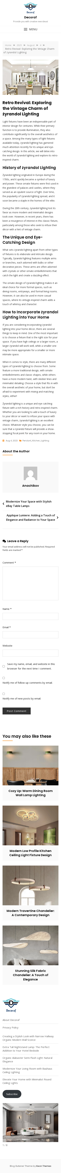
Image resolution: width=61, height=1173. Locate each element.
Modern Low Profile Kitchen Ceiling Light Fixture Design (30, 853)
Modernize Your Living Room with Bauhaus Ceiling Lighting (27, 1070)
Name (7, 609)
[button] (30, 29)
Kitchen (36, 440)
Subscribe (12, 1094)
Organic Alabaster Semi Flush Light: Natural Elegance (27, 1059)
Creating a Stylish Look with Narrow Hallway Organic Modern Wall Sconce (28, 1038)
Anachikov (30, 485)
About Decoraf (11, 1020)
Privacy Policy (10, 1027)
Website (7, 645)
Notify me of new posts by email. (22, 698)
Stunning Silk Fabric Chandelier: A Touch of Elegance (30, 975)
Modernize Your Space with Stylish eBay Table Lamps (29, 504)
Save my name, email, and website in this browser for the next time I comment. (31, 666)
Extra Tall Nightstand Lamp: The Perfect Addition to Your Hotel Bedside (26, 1048)
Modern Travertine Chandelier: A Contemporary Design (30, 913)
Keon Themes (43, 1166)
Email (7, 627)
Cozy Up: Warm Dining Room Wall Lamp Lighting (30, 793)
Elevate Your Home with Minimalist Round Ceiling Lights (27, 1081)
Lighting (45, 440)
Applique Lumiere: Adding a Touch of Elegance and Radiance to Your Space (30, 517)
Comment (9, 562)
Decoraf (30, 17)
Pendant (27, 440)
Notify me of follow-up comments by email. (28, 682)
